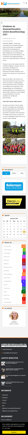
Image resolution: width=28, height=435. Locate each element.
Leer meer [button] (7, 428)
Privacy (4, 403)
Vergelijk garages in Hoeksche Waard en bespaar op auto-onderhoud (14, 369)
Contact (4, 400)
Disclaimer (5, 397)
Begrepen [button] (14, 432)
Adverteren (5, 395)
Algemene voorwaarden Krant (10, 411)
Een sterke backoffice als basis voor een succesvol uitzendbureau (14, 363)
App (3, 405)
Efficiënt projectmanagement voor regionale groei (16, 376)
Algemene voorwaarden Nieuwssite (11, 408)
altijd (22, 173)
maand (14, 173)
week (6, 173)
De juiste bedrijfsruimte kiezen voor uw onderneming (14, 383)
